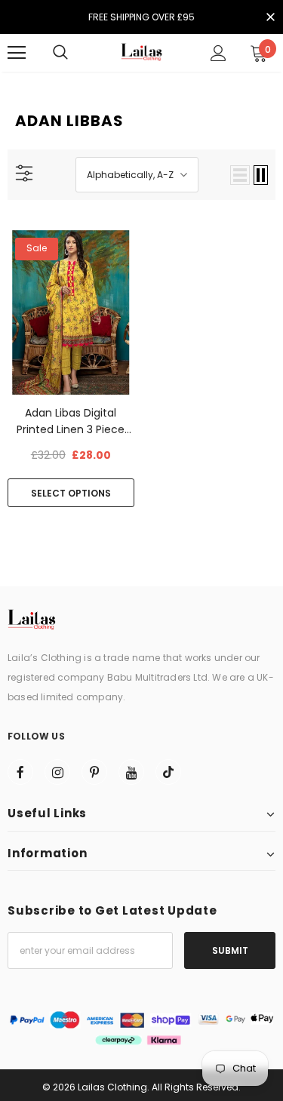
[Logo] (142, 52)
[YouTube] (131, 772)
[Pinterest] (94, 772)
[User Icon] (218, 53)
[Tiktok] (168, 772)
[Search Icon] (60, 52)
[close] (270, 18)
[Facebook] (20, 772)
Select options (71, 493)
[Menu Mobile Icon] (17, 53)
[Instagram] (57, 772)
